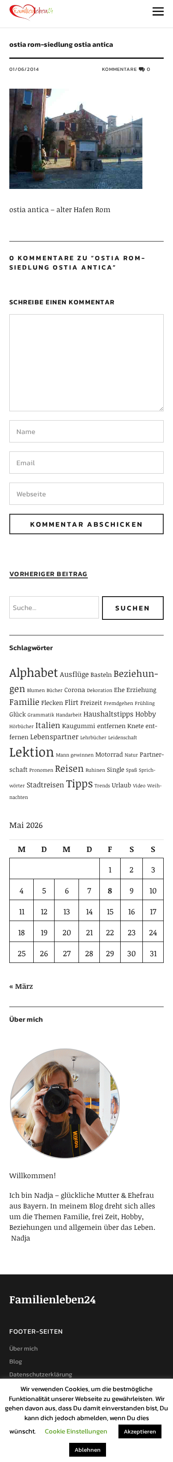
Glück (17, 714)
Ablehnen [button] (88, 1450)
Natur (131, 755)
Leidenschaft (122, 737)
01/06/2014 (24, 69)
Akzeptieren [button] (140, 1431)
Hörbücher (21, 726)
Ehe (119, 689)
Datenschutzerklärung (40, 1374)
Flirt (72, 702)
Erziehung (141, 689)
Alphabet (33, 672)
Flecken (52, 702)
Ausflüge (74, 674)
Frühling (145, 703)
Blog (15, 1361)
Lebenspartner (54, 736)
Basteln (101, 674)
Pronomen (41, 770)
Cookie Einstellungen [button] (76, 1431)
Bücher (55, 690)
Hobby (145, 714)
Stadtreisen (45, 785)
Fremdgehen (118, 703)
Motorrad (109, 754)
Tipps (79, 783)
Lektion (31, 751)
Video (139, 785)
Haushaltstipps (108, 714)
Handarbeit (69, 715)
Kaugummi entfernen (94, 725)
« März (21, 986)
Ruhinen (95, 770)
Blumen (36, 690)
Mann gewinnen (75, 755)
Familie (24, 702)
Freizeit (91, 702)
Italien (47, 725)
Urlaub (121, 785)
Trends (102, 785)
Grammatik (41, 715)
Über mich (23, 1348)
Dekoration (99, 690)
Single (115, 769)
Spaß (131, 770)
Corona (74, 689)
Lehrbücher (93, 737)
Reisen (69, 768)
